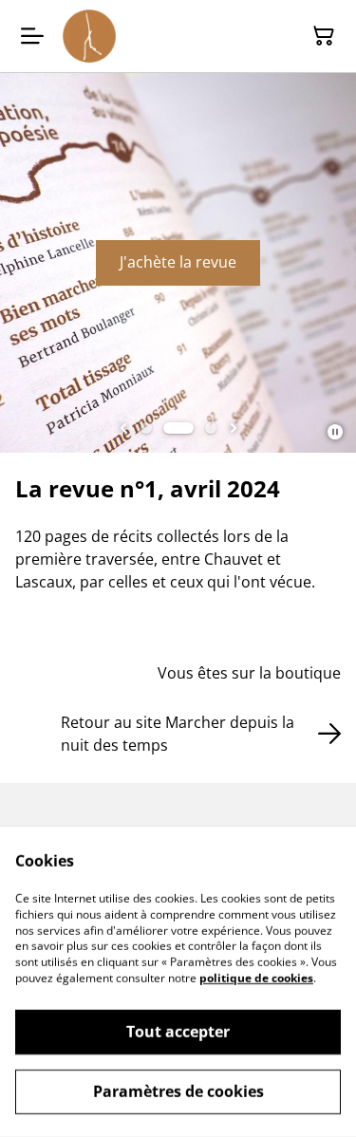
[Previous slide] (123, 428)
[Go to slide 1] (146, 428)
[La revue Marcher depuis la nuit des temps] (89, 36)
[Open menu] (32, 36)
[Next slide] (233, 428)
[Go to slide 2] (178, 428)
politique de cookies (256, 978)
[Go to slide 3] (210, 428)
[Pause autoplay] (335, 431)
